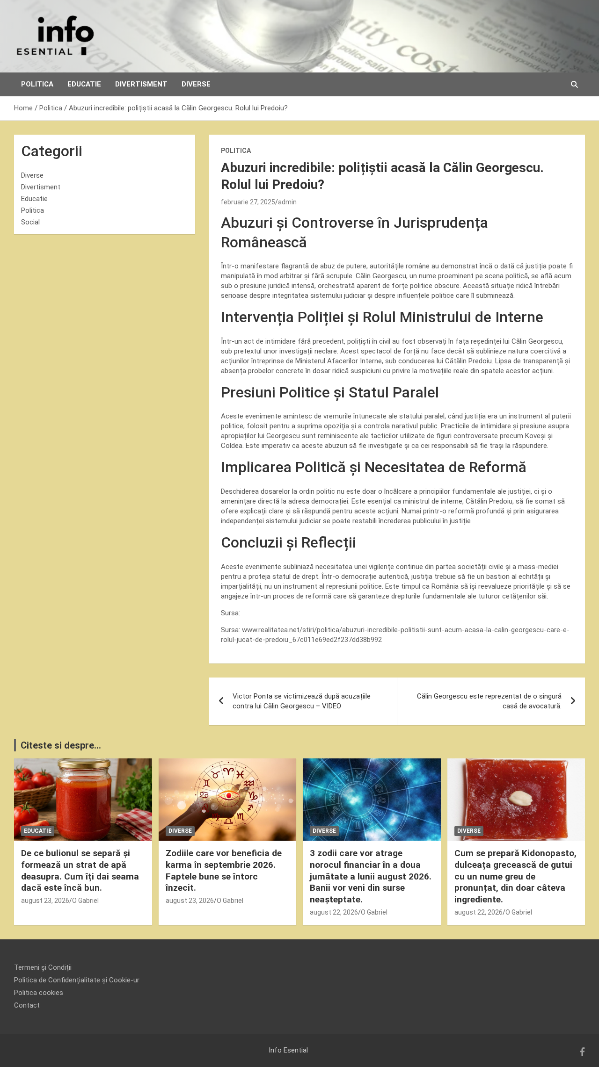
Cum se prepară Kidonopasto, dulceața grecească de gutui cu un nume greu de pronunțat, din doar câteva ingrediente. (515, 876)
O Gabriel (85, 900)
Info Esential (288, 1050)
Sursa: (231, 630)
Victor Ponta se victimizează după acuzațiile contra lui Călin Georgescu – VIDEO (302, 701)
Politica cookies (38, 992)
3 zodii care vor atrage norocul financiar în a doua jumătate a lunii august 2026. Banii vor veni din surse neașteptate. (370, 876)
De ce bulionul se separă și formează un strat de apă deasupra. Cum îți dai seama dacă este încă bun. (80, 870)
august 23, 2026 (45, 900)
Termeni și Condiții (43, 967)
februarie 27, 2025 (248, 202)
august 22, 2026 (334, 912)
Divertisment (141, 84)
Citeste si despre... (61, 745)
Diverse (196, 84)
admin (287, 202)
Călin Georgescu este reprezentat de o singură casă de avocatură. (489, 701)
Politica (37, 84)
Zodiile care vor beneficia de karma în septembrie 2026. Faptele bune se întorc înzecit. (224, 870)
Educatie (84, 84)
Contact (27, 1005)
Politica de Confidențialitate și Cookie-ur (76, 980)
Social (30, 222)
